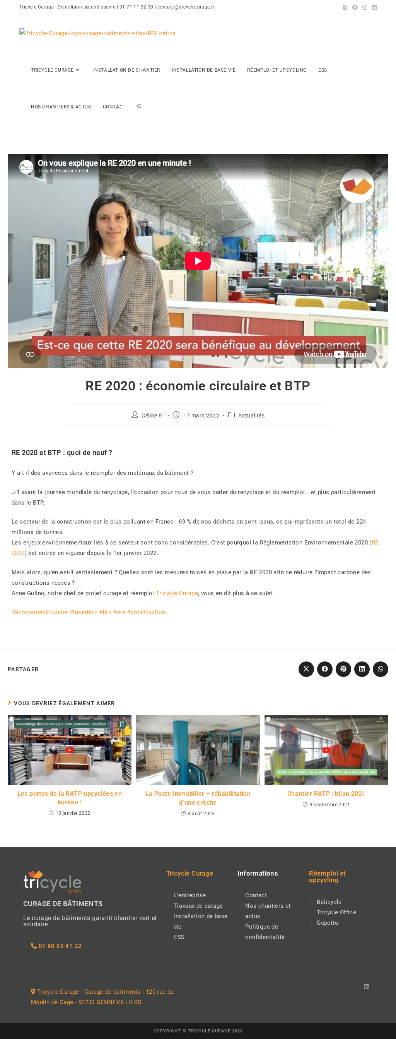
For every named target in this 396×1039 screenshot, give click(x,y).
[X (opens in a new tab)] (345, 7)
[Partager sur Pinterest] (343, 669)
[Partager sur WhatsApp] (380, 669)
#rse (119, 612)
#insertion (83, 612)
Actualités (251, 415)
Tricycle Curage (177, 593)
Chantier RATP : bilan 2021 (326, 793)
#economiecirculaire (40, 612)
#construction (146, 612)
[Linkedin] (367, 987)
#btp (105, 612)
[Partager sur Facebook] (325, 669)
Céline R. (153, 415)
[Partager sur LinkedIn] (362, 669)
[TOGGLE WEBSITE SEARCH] (139, 107)
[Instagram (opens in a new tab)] (364, 7)
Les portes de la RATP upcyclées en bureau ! (69, 798)
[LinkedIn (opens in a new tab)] (373, 7)
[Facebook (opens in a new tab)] (355, 7)
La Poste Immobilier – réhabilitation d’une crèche (198, 798)
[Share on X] (306, 669)
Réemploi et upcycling (327, 876)
